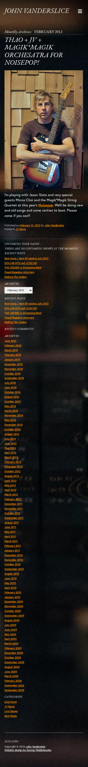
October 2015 (12, 401)
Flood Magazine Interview (19, 272)
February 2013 (12, 462)
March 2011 (11, 541)
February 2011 (12, 545)
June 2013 (10, 443)
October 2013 (12, 429)
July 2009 (10, 625)
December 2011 (13, 504)
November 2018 (13, 369)
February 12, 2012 (30, 225)
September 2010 (14, 569)
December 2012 (13, 466)
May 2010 (10, 583)
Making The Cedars (15, 277)
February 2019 (12, 355)
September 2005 (14, 690)
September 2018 (14, 378)
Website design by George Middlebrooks (27, 750)
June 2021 (10, 341)
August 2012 (11, 476)
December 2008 (13, 653)
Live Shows (11, 711)
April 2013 (10, 452)
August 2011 (11, 522)
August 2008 (11, 667)
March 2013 (11, 457)
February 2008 (13, 680)
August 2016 (11, 396)
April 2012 (10, 489)
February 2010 (12, 592)
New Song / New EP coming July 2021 (26, 258)
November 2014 (13, 415)
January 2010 (12, 597)
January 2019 (12, 359)
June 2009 (10, 629)
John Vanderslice (36, 11)
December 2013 (13, 424)
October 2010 (12, 564)
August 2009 (11, 620)
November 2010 (13, 560)
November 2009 (13, 606)
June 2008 (10, 671)
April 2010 (10, 587)
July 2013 (10, 438)
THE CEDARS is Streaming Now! (23, 267)
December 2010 (13, 555)
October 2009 (12, 611)
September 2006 (14, 685)
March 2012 (11, 494)
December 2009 (13, 601)
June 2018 (10, 387)
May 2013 (10, 448)
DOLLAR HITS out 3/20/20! (20, 263)
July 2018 (10, 382)
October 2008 (12, 657)
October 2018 (12, 373)
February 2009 (13, 648)
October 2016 (12, 392)
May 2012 (10, 485)
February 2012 (12, 499)
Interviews (10, 702)
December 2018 (13, 364)
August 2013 (11, 434)
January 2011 (12, 550)
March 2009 (11, 643)
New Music (10, 716)
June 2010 (10, 578)
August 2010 (11, 573)
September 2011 (13, 518)
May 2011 (9, 531)
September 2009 (14, 615)
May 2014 (10, 420)
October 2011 (12, 513)
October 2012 (12, 471)
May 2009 (10, 634)
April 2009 (10, 638)
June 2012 (10, 480)
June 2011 (10, 527)
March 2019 (11, 350)
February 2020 (13, 345)
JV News (21, 229)
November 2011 (13, 508)
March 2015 (11, 411)
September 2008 (14, 662)
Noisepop (45, 205)
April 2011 (10, 536)
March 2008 (11, 676)
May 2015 (10, 406)
